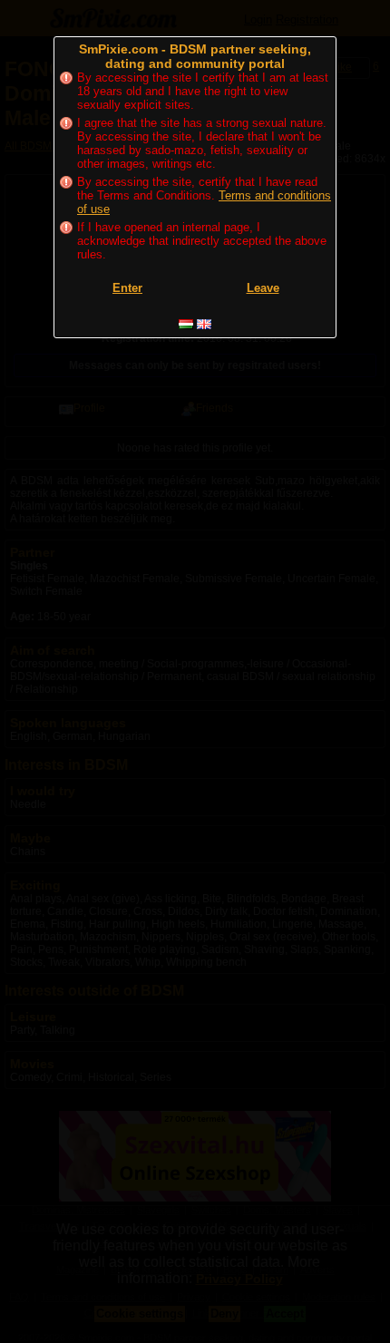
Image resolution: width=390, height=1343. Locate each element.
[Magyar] (186, 324)
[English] (204, 324)
